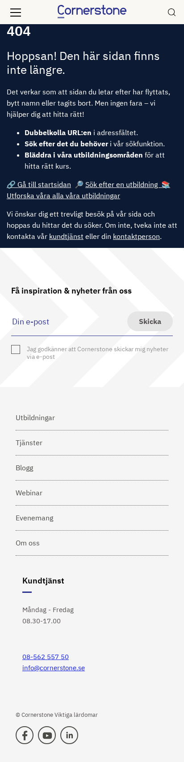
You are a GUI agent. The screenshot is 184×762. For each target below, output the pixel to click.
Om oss (28, 542)
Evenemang (34, 517)
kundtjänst (66, 236)
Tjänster (29, 442)
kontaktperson (136, 236)
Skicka (150, 321)
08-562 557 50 (45, 656)
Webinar (29, 492)
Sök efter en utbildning (123, 184)
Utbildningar (35, 417)
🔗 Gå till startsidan (39, 184)
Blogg (24, 467)
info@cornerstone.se (53, 668)
